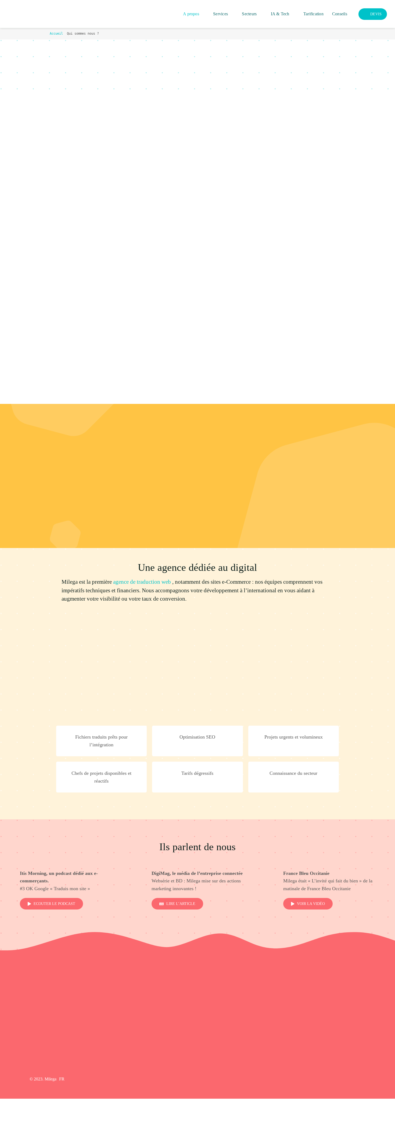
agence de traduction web (142, 582)
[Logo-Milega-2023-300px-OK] (32, 10)
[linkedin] (355, 1079)
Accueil (56, 33)
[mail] (363, 1079)
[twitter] (337, 1079)
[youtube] (346, 1079)
